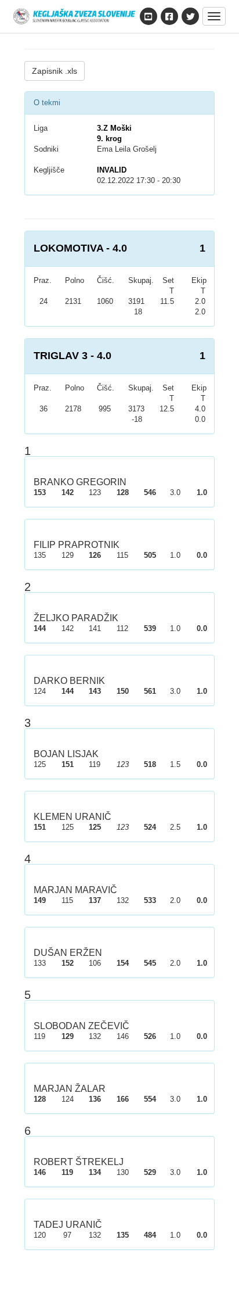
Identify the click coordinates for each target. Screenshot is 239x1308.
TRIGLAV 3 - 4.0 (72, 355)
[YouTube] (148, 16)
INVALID (111, 170)
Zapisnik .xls (54, 71)
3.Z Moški (114, 128)
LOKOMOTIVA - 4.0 (80, 248)
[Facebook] (169, 16)
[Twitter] (190, 16)
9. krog (109, 138)
